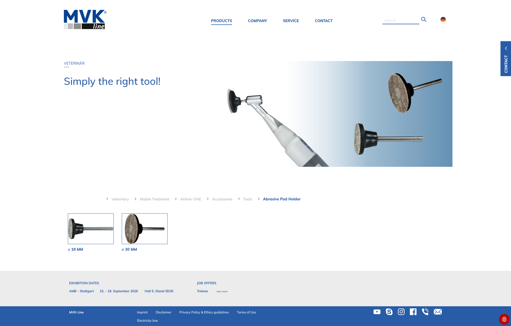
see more (222, 291)
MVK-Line (76, 312)
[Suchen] (423, 19)
